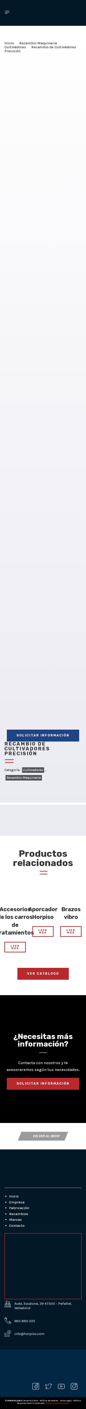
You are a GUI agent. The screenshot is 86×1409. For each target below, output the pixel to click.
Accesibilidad (30, 1400)
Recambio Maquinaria (38, 43)
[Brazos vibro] (71, 891)
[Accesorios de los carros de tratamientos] (15, 891)
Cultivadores (15, 47)
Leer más (15, 947)
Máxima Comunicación (57, 1403)
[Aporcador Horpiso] (43, 891)
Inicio (9, 43)
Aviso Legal (66, 1400)
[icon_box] (19, 1321)
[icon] (35, 1386)
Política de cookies (49, 1400)
